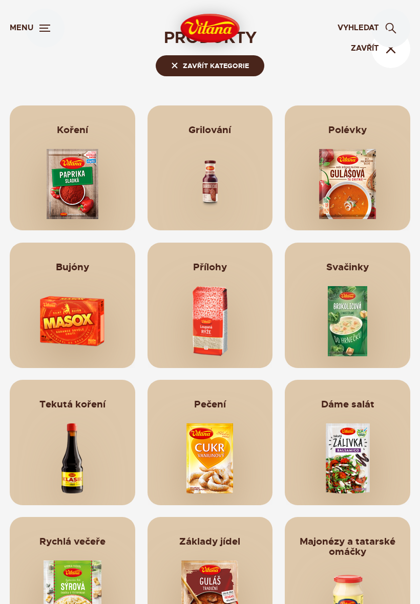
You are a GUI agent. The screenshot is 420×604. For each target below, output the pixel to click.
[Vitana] (210, 28)
